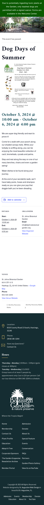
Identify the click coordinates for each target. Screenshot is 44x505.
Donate (25, 428)
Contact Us (11, 347)
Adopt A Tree (7, 448)
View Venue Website (10, 298)
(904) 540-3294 (13, 339)
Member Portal (8, 468)
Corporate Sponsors (10, 453)
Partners (25, 458)
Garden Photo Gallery (31, 463)
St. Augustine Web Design (29, 487)
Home (4, 423)
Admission (26, 423)
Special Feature (28, 438)
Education (6, 443)
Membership (7, 428)
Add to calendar (15, 199)
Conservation (27, 448)
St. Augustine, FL (25, 490)
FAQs (24, 453)
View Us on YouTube (30, 468)
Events (25, 443)
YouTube (32, 499)
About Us (26, 433)
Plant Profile (7, 438)
